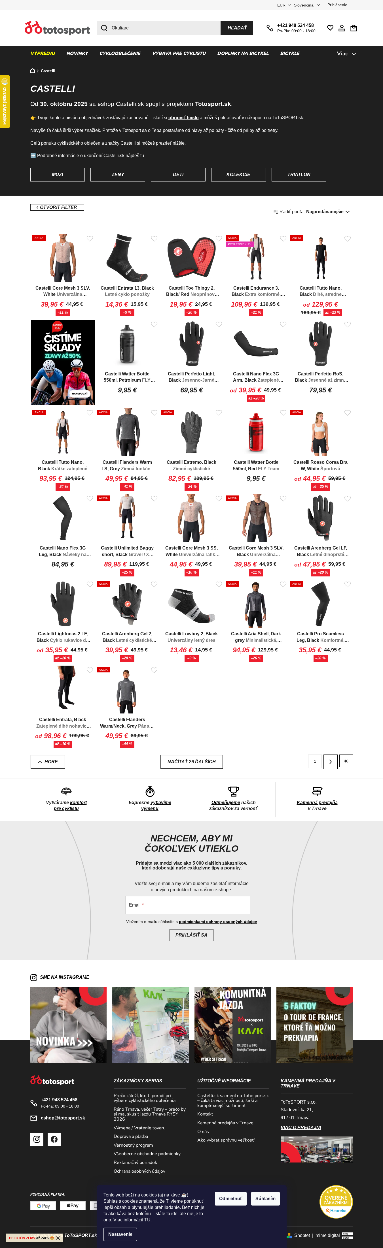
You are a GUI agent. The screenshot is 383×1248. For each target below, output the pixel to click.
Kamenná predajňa (317, 802)
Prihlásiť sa (191, 935)
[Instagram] (36, 1139)
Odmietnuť (230, 1198)
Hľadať (237, 27)
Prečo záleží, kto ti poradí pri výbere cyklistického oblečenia (144, 1098)
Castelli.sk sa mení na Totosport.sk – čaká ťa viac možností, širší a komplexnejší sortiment (233, 1100)
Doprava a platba (131, 1136)
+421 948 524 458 (295, 25)
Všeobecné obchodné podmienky (147, 1154)
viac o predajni (301, 1127)
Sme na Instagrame (64, 977)
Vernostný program (133, 1145)
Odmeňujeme (225, 802)
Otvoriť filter (57, 207)
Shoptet (302, 1235)
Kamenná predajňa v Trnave (225, 1123)
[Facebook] (54, 1139)
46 (346, 761)
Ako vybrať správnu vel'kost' (226, 1140)
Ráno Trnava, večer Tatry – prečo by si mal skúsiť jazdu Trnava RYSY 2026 (150, 1114)
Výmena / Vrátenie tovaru (140, 1128)
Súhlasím (265, 1198)
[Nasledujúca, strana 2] (330, 762)
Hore (51, 761)
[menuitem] (42, 54)
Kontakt (205, 1114)
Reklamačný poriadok (135, 1162)
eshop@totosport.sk (63, 1117)
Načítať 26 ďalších (192, 761)
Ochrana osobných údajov (139, 1171)
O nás (203, 1131)
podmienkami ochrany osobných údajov (218, 921)
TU (147, 1219)
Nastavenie (120, 1234)
